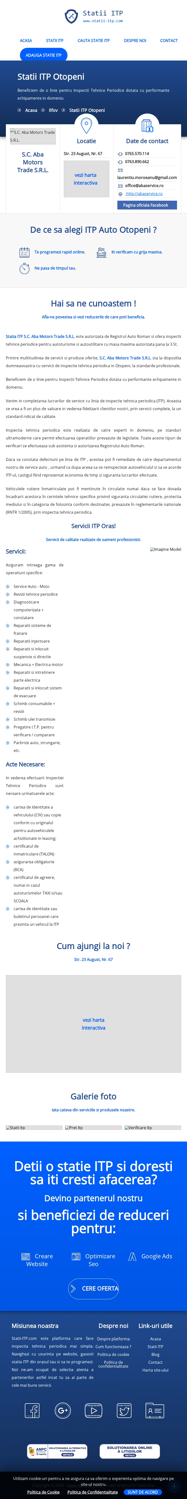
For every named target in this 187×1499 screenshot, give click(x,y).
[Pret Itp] (93, 1127)
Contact (155, 1362)
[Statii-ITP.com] (93, 22)
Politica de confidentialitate (113, 1364)
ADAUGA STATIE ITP (44, 55)
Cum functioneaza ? (113, 1347)
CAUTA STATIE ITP (94, 40)
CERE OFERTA (99, 1288)
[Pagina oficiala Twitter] (124, 1418)
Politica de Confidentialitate (92, 1492)
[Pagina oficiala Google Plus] (63, 1418)
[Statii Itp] (34, 1127)
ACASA (26, 40)
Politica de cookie (113, 1354)
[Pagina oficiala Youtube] (93, 1418)
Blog (155, 1354)
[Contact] (155, 1418)
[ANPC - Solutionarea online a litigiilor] (129, 1451)
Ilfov (53, 110)
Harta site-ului (155, 1370)
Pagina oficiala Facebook (145, 205)
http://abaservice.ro (144, 193)
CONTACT (169, 40)
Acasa (31, 110)
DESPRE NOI (135, 40)
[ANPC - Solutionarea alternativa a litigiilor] (57, 1451)
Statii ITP (55, 40)
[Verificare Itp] (152, 1127)
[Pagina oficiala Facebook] (32, 1418)
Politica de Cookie (43, 1492)
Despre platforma (113, 1339)
